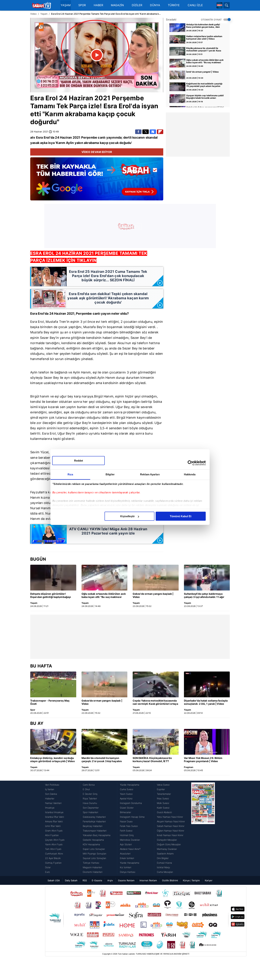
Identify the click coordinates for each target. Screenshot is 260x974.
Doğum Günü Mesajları (169, 844)
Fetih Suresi (126, 830)
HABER (98, 5)
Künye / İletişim (191, 880)
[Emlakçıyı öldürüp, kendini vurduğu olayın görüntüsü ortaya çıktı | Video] (53, 742)
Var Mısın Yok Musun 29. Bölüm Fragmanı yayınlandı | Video (203, 759)
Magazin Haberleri (92, 867)
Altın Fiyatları (52, 835)
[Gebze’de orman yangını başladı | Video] (156, 577)
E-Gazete (97, 880)
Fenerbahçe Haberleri (94, 821)
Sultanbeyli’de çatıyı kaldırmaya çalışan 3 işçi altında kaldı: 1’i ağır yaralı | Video (204, 595)
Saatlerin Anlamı (165, 853)
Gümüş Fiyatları (53, 862)
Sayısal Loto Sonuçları (94, 858)
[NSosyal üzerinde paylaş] (153, 131)
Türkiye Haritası (91, 862)
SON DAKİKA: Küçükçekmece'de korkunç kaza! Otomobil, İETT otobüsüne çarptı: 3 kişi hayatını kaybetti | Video (152, 759)
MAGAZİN (117, 5)
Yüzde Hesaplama (129, 784)
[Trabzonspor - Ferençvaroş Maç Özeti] (53, 684)
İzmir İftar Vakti (53, 826)
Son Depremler (91, 807)
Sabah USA (54, 880)
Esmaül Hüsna (164, 862)
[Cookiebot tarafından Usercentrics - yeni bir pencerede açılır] (190, 462)
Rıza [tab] (70, 474)
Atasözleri (125, 853)
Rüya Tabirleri (90, 798)
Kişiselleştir (127, 516)
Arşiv (110, 880)
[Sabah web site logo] (219, 5)
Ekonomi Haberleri (92, 872)
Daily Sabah (71, 880)
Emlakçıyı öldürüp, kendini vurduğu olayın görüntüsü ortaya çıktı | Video (52, 759)
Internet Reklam (148, 880)
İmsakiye (49, 807)
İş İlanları (49, 789)
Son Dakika (51, 793)
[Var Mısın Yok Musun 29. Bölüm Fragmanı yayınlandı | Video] (207, 742)
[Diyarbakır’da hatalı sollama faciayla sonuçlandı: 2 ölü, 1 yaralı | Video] (207, 684)
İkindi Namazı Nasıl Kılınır (170, 835)
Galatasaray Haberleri (94, 816)
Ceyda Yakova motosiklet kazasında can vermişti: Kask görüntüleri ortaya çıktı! (155, 702)
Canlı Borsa (89, 784)
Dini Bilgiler (163, 858)
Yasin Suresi (126, 793)
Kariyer (208, 880)
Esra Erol (44, 98)
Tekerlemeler (164, 793)
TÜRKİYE (174, 5)
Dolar (48, 867)
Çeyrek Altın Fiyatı (55, 839)
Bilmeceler (125, 812)
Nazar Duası (126, 821)
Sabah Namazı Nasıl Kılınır (170, 826)
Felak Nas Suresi (129, 826)
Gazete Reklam (126, 880)
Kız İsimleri (125, 867)
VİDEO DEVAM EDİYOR (97, 152)
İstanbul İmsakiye (54, 812)
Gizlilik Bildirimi (170, 880)
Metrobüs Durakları (130, 839)
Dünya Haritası (127, 872)
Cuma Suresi (126, 789)
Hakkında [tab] (190, 474)
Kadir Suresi (163, 807)
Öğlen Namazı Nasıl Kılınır (170, 830)
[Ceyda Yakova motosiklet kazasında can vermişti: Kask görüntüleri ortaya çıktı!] (156, 684)
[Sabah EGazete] (203, 828)
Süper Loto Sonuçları (94, 849)
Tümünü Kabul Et (180, 516)
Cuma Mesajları (165, 872)
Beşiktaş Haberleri (92, 826)
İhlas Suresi (163, 798)
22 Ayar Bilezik (53, 858)
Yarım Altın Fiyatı (54, 844)
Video (33, 13)
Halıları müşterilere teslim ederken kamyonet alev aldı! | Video (204, 37)
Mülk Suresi (163, 803)
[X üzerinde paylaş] (145, 131)
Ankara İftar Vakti (54, 821)
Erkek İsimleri (127, 858)
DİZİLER (137, 5)
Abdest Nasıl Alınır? (130, 849)
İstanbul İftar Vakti (54, 816)
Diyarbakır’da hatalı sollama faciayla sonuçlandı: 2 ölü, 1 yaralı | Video (206, 702)
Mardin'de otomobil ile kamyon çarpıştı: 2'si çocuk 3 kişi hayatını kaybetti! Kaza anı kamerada (102, 759)
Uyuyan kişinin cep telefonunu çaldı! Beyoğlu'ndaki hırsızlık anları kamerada (205, 97)
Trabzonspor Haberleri (94, 830)
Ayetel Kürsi (126, 798)
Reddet (78, 460)
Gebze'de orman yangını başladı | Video (153, 595)
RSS (85, 880)
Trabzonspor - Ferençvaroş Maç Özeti (50, 702)
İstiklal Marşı (163, 867)
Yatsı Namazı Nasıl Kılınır (170, 816)
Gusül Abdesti (164, 812)
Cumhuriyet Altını (54, 853)
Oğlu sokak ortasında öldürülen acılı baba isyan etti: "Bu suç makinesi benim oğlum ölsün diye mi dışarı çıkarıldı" (205, 61)
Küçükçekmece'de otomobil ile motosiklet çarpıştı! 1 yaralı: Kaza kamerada (203, 49)
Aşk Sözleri (126, 844)
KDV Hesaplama (91, 844)
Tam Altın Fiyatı (53, 849)
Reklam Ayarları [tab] (150, 474)
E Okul (86, 789)
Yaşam (43, 13)
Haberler (49, 798)
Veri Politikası (52, 784)
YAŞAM (66, 5)
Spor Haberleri (90, 812)
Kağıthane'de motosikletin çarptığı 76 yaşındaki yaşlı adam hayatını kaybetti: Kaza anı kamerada (204, 85)
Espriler (161, 789)
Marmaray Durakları (167, 849)
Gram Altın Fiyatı (54, 830)
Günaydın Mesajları (167, 839)
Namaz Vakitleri (53, 803)
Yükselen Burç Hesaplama (96, 835)
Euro (47, 872)
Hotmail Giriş (127, 835)
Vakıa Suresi (163, 784)
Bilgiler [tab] (110, 474)
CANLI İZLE (195, 5)
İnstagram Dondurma (131, 803)
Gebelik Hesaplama (93, 839)
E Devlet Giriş (90, 793)
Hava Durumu (90, 803)
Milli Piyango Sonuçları (94, 853)
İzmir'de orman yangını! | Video (202, 72)
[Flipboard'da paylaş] (160, 131)
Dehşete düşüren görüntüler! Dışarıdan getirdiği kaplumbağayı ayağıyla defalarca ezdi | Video (50, 595)
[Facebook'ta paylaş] (138, 131)
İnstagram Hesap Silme (132, 816)
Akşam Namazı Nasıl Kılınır (171, 821)
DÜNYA (155, 5)
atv (32, 137)
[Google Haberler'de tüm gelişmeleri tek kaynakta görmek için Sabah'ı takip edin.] (96, 180)
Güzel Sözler (127, 807)
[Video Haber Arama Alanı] (226, 5)
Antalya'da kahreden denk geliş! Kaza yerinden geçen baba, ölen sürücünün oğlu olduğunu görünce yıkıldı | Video (204, 26)
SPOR (82, 5)
